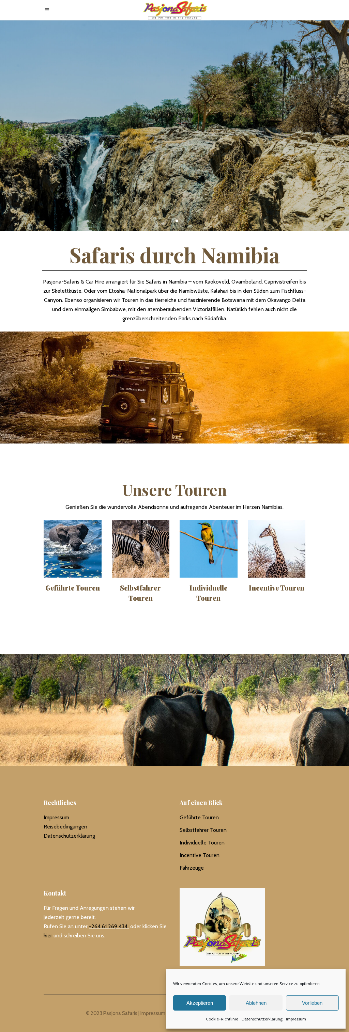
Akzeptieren (199, 1003)
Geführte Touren (199, 817)
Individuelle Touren (202, 842)
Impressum (296, 1018)
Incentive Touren (199, 855)
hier (48, 935)
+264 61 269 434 (108, 926)
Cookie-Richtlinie (222, 1018)
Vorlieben (312, 1003)
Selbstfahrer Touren (203, 830)
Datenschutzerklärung (262, 1018)
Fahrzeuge (192, 868)
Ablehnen (256, 1003)
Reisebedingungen (65, 826)
